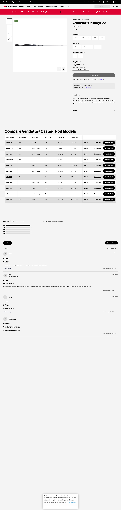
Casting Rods (85, 19)
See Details (31, 2)
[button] (59, 69)
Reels (28, 6)
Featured (21, 6)
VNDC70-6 (9, 171)
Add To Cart (109, 142)
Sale (68, 6)
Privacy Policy (72, 502)
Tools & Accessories (51, 6)
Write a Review (113, 243)
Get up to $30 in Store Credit (92, 2)
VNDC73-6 (9, 182)
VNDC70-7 (9, 177)
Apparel (62, 6)
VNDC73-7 (9, 188)
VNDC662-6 (9, 148)
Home (74, 19)
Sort (104, 248)
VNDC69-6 (9, 154)
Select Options (94, 75)
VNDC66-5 (9, 142)
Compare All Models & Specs (81, 70)
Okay (60, 507)
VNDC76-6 (9, 194)
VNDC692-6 (9, 160)
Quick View (97, 142)
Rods (34, 6)
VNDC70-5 (9, 165)
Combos (40, 6)
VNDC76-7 (9, 199)
